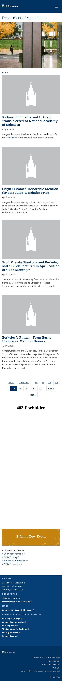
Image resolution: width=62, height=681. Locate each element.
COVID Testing (10, 557)
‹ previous (24, 382)
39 (28, 389)
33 (37, 383)
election (12, 137)
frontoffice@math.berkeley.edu (17, 601)
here (51, 286)
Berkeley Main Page (12, 618)
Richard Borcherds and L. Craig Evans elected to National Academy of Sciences (30, 121)
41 (41, 389)
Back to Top (55, 677)
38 (21, 389)
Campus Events (10, 636)
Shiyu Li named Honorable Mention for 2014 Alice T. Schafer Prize (30, 191)
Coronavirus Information (15, 560)
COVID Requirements (13, 553)
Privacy (56, 667)
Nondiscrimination (51, 664)
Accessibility (54, 661)
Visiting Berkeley (11, 632)
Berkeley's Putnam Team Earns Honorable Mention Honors (26, 339)
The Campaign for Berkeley (15, 629)
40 (35, 389)
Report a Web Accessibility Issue (18, 610)
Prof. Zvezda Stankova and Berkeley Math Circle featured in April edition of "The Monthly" (30, 266)
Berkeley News (10, 625)
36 (57, 383)
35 (50, 383)
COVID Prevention (12, 564)
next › (52, 388)
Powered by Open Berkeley (47, 657)
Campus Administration (14, 622)
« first (12, 382)
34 (44, 383)
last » (34, 394)
